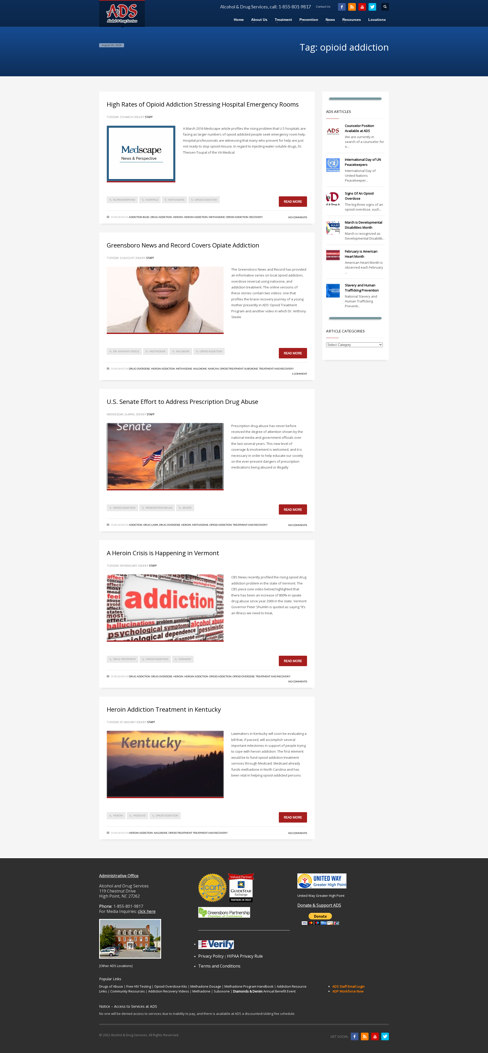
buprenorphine (124, 199)
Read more (293, 201)
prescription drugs (159, 507)
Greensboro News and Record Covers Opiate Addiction (183, 245)
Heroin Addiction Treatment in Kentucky (164, 709)
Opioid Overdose (244, 676)
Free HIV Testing (138, 986)
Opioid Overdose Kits (170, 986)
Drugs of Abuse (111, 986)
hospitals (151, 199)
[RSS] (352, 7)
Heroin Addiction (196, 216)
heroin (118, 815)
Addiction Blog (139, 216)
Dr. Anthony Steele (126, 351)
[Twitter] (372, 7)
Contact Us (323, 6)
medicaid (139, 815)
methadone (176, 199)
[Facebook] (342, 7)
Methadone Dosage (205, 986)
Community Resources (127, 991)
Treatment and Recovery (276, 368)
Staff (149, 117)
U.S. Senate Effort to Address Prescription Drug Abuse (182, 401)
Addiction (135, 524)
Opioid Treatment (231, 368)
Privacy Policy (211, 956)
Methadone (217, 216)
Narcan (213, 368)
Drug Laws (150, 524)
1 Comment (299, 373)
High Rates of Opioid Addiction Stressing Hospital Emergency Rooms (203, 104)
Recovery (256, 216)
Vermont (184, 659)
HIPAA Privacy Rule (245, 956)
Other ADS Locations (116, 965)
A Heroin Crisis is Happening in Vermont (163, 553)
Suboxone (251, 368)
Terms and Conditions (219, 966)
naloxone (183, 351)
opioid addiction (206, 199)
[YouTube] (362, 7)
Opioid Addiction (237, 216)
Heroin (178, 216)
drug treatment (124, 659)
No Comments (297, 217)
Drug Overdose (139, 368)
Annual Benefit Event (264, 991)
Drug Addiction (161, 216)
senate (187, 507)
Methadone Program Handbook (248, 986)
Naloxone (200, 368)
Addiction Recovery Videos (168, 991)
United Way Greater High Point (320, 895)
